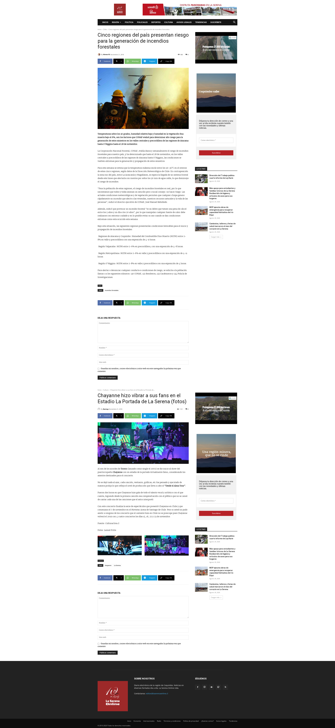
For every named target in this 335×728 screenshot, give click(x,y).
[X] (225, 687)
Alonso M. (106, 54)
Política (129, 22)
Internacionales (149, 721)
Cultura (168, 22)
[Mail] (211, 687)
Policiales (142, 22)
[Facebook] (197, 687)
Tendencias (201, 22)
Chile (105, 29)
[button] (234, 22)
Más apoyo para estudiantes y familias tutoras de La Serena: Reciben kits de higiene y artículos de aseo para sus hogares (222, 193)
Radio (159, 721)
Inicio (105, 22)
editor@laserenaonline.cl (157, 693)
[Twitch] (218, 687)
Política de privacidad (191, 721)
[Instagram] (204, 687)
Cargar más (215, 237)
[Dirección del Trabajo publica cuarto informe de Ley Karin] (201, 178)
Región (115, 22)
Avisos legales (184, 22)
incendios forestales (111, 290)
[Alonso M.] (99, 54)
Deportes (156, 22)
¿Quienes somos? (207, 721)
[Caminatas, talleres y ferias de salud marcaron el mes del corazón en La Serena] (201, 226)
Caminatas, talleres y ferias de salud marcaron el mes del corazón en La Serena (222, 226)
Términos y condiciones (172, 721)
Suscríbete (215, 22)
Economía (137, 721)
